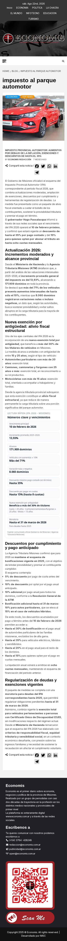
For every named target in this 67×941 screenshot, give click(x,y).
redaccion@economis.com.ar (24, 844)
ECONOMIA (22, 7)
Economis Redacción (20, 159)
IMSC (43, 935)
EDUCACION (49, 13)
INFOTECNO (32, 13)
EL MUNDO (16, 13)
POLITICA (37, 7)
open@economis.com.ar (22, 853)
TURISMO (33, 18)
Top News (27, 97)
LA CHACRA (52, 7)
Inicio (9, 7)
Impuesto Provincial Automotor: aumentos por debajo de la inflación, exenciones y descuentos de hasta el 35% (33, 153)
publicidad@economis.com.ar (25, 849)
